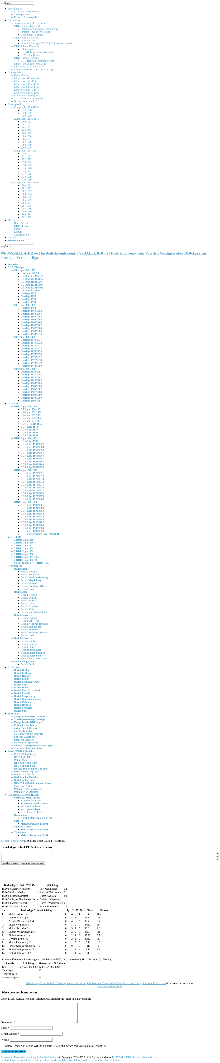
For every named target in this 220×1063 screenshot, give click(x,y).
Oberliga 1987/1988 (31, 392)
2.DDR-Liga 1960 (23, 554)
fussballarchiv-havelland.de (107, 1060)
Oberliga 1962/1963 (31, 313)
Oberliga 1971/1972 (31, 342)
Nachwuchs (14, 20)
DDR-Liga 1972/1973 (32, 478)
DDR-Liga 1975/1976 (32, 487)
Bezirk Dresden (29, 606)
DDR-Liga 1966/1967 (32, 458)
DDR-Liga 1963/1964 (32, 450)
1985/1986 (26, 199)
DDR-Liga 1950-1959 (26, 406)
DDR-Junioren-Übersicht (27, 26)
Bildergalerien (21, 223)
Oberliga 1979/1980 (31, 365)
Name (5, 1027)
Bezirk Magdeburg (31, 580)
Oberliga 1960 (28, 308)
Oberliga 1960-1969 (24, 305)
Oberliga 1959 (28, 302)
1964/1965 (26, 133)
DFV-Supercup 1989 (25, 762)
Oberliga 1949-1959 (24, 270)
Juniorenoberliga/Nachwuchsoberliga (39, 29)
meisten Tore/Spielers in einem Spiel (33, 745)
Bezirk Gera (27, 603)
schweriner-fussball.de (54, 1060)
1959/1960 (26, 115)
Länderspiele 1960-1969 (26, 86)
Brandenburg (21, 815)
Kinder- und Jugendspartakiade (30, 63)
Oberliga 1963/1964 (31, 316)
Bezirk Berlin (28, 664)
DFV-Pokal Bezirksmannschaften (32, 783)
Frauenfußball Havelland (26, 11)
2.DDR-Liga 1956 (23, 542)
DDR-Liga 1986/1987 (32, 522)
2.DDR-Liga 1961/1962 (26, 557)
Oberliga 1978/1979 (31, 363)
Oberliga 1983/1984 (31, 380)
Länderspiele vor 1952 (25, 81)
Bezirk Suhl (27, 609)
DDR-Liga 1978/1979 (32, 496)
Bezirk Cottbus (29, 594)
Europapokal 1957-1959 (26, 107)
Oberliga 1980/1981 (31, 371)
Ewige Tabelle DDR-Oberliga (30, 716)
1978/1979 (26, 176)
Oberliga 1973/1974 (31, 348)
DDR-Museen (21, 226)
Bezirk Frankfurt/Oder (26, 681)
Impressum (6, 1057)
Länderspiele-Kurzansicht (27, 78)
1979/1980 (26, 179)
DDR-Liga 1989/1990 (32, 531)
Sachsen (18, 820)
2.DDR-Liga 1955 (23, 539)
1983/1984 (26, 194)
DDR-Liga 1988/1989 (32, 528)
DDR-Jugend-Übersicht (26, 37)
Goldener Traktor (24, 786)
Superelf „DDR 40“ (25, 736)
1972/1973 (26, 159)
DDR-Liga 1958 (29, 432)
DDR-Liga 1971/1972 (32, 476)
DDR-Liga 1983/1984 (32, 513)
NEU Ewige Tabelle (31, 812)
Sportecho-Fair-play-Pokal (28, 748)
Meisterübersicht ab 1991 (34, 823)
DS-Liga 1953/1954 (31, 418)
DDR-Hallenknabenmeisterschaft (37, 60)
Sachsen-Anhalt (22, 826)
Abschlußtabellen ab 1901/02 (36, 818)
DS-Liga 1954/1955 (31, 421)
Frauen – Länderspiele (25, 17)
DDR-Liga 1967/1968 (32, 461)
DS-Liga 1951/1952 (31, 412)
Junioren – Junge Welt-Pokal (35, 31)
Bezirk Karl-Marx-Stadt (34, 612)
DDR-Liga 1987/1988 (32, 525)
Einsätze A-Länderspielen (27, 95)
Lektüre (18, 231)
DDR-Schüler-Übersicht (26, 46)
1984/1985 (26, 197)
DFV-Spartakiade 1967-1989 (29, 66)
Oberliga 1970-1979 (24, 336)
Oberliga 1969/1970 (31, 334)
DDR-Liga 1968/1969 (32, 464)
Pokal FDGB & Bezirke (21, 751)
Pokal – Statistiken (24, 774)
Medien (11, 220)
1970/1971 (26, 153)
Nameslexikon (21, 234)
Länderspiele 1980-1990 (26, 92)
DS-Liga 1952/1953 (31, 415)
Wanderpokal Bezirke (32, 34)
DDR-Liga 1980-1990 (26, 502)
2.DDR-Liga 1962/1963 (26, 560)
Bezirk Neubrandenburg (34, 577)
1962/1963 (26, 127)
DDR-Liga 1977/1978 (32, 493)
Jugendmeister (28, 40)
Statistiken (13, 713)
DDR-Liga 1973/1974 (32, 481)
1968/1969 (26, 144)
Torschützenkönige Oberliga (29, 719)
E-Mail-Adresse (10, 1033)
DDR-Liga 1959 (29, 435)
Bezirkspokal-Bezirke (26, 777)
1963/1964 (26, 130)
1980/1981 (26, 185)
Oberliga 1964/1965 (31, 319)
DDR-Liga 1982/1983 (32, 510)
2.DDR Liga (14, 536)
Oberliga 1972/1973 (31, 345)
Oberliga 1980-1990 (24, 368)
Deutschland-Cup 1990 (26, 771)
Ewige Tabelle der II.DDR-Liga (31, 563)
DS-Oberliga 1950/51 (32, 276)
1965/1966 (26, 136)
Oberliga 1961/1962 (31, 310)
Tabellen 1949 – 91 (31, 800)
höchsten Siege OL (24, 739)
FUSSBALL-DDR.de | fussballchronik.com (134, 1057)
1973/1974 (26, 162)
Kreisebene (14, 667)
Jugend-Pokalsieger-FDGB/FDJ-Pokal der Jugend (46, 43)
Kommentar (8, 1022)
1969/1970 (26, 147)
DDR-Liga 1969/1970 (32, 467)
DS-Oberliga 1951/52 (32, 279)
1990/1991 (26, 214)
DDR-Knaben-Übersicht (26, 58)
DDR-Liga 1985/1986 (32, 519)
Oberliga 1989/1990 (31, 397)
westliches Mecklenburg (27, 797)
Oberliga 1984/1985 (31, 383)
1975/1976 (26, 168)
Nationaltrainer (21, 75)
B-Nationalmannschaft (25, 101)
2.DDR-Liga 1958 (23, 548)
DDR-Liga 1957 (29, 429)
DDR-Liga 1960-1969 (26, 438)
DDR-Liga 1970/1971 (32, 473)
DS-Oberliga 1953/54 (32, 284)
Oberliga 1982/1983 (31, 377)
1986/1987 (26, 202)
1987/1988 (26, 205)
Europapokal (14, 104)
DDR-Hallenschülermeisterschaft (37, 52)
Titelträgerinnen (22, 14)
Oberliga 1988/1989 (31, 394)
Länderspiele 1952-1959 (26, 84)
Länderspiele (14, 72)
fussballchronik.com (11, 1060)
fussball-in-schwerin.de (79, 1060)
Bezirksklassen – (23, 615)
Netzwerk (13, 237)
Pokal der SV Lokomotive (28, 789)
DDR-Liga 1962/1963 (32, 447)
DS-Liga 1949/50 (30, 273)
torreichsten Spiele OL (26, 742)
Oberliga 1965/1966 (31, 322)
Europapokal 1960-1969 (26, 118)
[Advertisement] (98, 872)
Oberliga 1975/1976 (31, 354)
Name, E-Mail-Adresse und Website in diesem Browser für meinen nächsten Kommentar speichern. (55, 1045)
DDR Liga (13, 403)
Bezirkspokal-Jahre (25, 780)
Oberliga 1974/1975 (31, 351)
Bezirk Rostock (29, 571)
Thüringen (20, 832)
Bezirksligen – (21, 568)
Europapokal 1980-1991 (26, 182)
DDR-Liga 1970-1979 (26, 470)
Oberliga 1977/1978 (31, 360)
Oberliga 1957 (28, 296)
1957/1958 (26, 110)
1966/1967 (26, 139)
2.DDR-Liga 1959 (23, 551)
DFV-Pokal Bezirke (31, 55)
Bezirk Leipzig (29, 597)
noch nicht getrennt (24, 661)
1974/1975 (26, 165)
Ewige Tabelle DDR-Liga (28, 722)
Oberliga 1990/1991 (31, 400)
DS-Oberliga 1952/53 (32, 281)
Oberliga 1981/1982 (31, 374)
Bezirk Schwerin (30, 574)
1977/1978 (26, 173)
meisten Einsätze (23, 731)
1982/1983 (26, 191)
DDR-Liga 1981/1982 (32, 507)
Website (5, 1039)
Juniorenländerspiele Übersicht (29, 23)
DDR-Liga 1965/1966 (32, 455)
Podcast (18, 228)
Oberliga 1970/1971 (31, 339)
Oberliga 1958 (28, 299)
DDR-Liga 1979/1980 (32, 499)
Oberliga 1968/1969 (31, 331)
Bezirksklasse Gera (31, 649)
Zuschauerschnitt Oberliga (28, 733)
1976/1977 (26, 171)
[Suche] (2, 3)
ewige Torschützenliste (26, 728)
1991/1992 (26, 217)
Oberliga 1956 (28, 293)
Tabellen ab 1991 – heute (34, 803)
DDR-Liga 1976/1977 (32, 490)
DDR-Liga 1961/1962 (32, 444)
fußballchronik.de (32, 1060)
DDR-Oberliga (16, 267)
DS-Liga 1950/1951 (31, 409)
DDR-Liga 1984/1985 (32, 516)
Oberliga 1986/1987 (31, 389)
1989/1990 (26, 211)
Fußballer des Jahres (25, 725)
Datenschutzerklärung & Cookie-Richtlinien (36, 1057)
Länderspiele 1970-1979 (26, 89)
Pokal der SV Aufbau (26, 791)
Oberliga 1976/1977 (31, 357)
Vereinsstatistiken (30, 809)
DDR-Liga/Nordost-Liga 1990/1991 (40, 534)
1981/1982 (26, 188)
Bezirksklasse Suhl (31, 655)
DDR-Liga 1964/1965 (32, 452)
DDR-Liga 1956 (29, 426)
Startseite (13, 264)
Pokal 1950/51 (21, 760)
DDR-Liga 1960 (29, 441)
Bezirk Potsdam (29, 583)
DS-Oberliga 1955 (30, 290)
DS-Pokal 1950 (22, 757)
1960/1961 (26, 121)
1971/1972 (26, 156)
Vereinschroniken (30, 806)
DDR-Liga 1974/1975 (32, 484)
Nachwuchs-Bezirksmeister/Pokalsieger (34, 69)
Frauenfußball (15, 8)
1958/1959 (26, 113)
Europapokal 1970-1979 (26, 150)
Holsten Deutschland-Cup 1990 (31, 768)
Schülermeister (28, 49)
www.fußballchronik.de (110, 986)
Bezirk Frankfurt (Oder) (34, 586)
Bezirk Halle (27, 589)
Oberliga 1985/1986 (31, 386)
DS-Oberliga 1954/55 (32, 287)
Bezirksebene (15, 565)
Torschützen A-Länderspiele (28, 98)
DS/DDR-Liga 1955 (31, 423)
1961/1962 (26, 124)
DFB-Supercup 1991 (25, 765)
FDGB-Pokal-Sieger (25, 754)
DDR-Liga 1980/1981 (32, 505)
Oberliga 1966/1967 (31, 325)
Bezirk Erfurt (28, 600)
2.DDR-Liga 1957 (23, 545)
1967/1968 (26, 142)
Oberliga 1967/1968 (31, 328)
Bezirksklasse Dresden (33, 652)
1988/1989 (26, 208)
